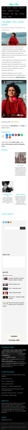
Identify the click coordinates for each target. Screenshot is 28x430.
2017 (3, 352)
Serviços (4, 17)
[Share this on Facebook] (7, 135)
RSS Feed (24, 427)
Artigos (4, 11)
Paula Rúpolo (11, 427)
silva (11, 365)
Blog (12, 14)
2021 (21, 352)
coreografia (13, 356)
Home (3, 8)
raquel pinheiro (18, 144)
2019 (12, 352)
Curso (10, 17)
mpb (14, 361)
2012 (8, 350)
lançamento (7, 361)
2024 (10, 354)
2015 (20, 350)
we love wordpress (17, 427)
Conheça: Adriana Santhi (7, 383)
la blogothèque (21, 359)
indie (3, 359)
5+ (2, 350)
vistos (11, 275)
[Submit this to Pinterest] (16, 135)
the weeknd (18, 365)
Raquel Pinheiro (20, 77)
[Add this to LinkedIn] (13, 135)
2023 (7, 354)
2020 (2, 144)
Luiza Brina (14, 125)
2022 (3, 354)
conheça (5, 355)
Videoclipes (21, 8)
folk (16, 357)
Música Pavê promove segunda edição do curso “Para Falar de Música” (12, 389)
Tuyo (22, 125)
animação (22, 354)
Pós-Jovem (22, 14)
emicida (3, 358)
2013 (12, 350)
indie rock (14, 359)
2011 (4, 350)
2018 (7, 352)
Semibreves (10, 11)
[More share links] (10, 137)
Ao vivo (17, 11)
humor (24, 358)
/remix (16, 14)
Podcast (9, 8)
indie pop (8, 359)
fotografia (20, 357)
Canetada (15, 8)
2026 (16, 354)
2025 (13, 354)
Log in (2, 428)
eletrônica (22, 356)
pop (13, 363)
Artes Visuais (5, 14)
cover (17, 356)
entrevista (10, 357)
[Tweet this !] (10, 135)
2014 (16, 350)
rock (8, 365)
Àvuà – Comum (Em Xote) (7, 381)
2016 (24, 350)
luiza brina (9, 144)
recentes (5, 275)
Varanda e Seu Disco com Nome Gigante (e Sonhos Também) (13, 375)
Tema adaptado (4, 427)
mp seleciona (19, 361)
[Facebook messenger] (7, 137)
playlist (9, 363)
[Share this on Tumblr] (19, 135)
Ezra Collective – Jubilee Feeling (9, 395)
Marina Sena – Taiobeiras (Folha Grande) (11, 386)
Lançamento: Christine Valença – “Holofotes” (12, 392)
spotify (14, 365)
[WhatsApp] (22, 135)
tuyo (3, 146)
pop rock (18, 363)
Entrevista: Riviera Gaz (6, 378)
